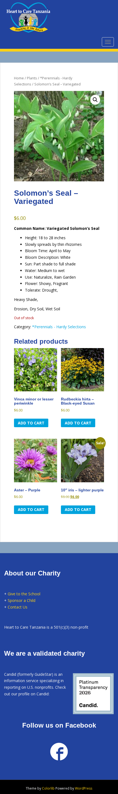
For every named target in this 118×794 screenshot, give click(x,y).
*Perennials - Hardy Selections (59, 326)
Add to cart (31, 423)
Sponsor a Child (21, 600)
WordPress (83, 788)
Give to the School (24, 593)
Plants (32, 78)
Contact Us (17, 607)
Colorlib (48, 788)
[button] (95, 100)
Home (19, 78)
